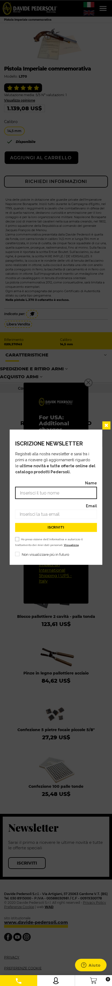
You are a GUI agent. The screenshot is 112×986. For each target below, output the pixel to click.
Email (91, 505)
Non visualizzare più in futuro (45, 554)
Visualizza (71, 544)
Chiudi (106, 425)
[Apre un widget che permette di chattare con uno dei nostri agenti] (91, 965)
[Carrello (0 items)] (93, 979)
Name (91, 482)
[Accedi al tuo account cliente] (55, 979)
